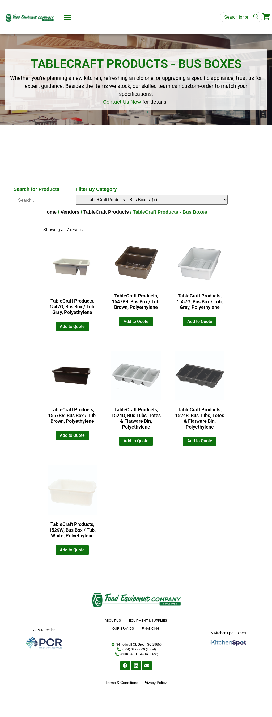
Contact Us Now (122, 102)
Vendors (70, 212)
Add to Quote (72, 326)
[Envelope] (147, 665)
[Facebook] (125, 665)
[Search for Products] (42, 200)
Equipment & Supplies (148, 621)
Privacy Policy (155, 682)
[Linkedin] (136, 665)
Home (50, 212)
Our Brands (123, 628)
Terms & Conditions (121, 682)
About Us (113, 621)
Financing (150, 628)
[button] (67, 17)
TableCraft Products (106, 212)
